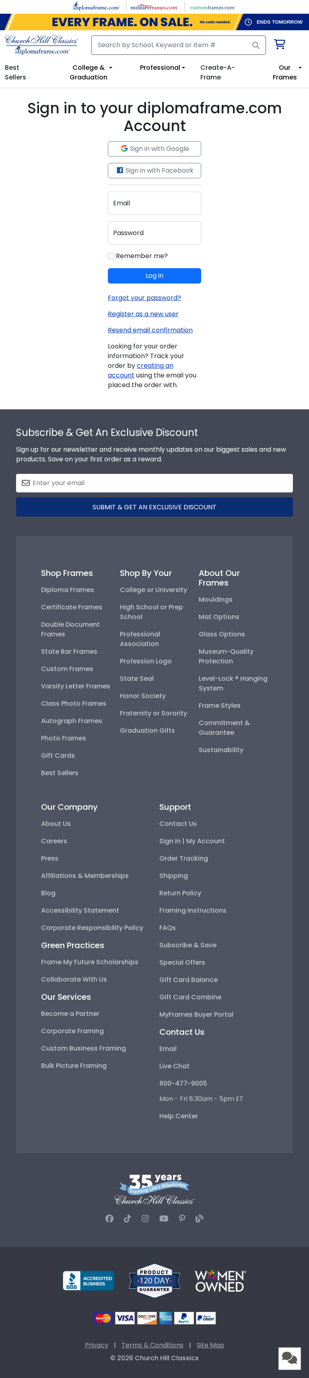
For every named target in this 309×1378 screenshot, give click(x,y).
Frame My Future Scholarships (89, 962)
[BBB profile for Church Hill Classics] (88, 1280)
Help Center (178, 1116)
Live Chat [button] (174, 1066)
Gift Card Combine (190, 997)
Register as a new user (143, 314)
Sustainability (221, 750)
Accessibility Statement (80, 910)
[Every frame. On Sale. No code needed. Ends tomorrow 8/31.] (154, 22)
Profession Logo (146, 661)
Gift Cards (58, 755)
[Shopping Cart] (279, 45)
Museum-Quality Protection (226, 656)
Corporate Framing (72, 1031)
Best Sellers (59, 773)
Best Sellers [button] (15, 72)
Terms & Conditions (152, 1345)
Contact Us (178, 823)
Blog (48, 893)
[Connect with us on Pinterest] (182, 1219)
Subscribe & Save (187, 945)
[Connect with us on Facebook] (109, 1219)
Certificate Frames (71, 607)
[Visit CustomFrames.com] (212, 6)
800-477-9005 (183, 1083)
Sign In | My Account (192, 841)
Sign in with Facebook (159, 170)
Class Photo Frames (73, 703)
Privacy (96, 1345)
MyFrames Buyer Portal (196, 1014)
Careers (54, 841)
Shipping (173, 875)
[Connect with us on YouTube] (164, 1219)
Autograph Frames (71, 720)
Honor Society (143, 695)
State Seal (137, 678)
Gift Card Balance (188, 979)
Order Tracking (183, 858)
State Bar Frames (69, 651)
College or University (153, 589)
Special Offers (182, 962)
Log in (154, 275)
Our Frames (285, 72)
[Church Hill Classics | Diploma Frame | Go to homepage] (41, 45)
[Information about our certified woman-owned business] (220, 1280)
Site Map (210, 1345)
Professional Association (140, 639)
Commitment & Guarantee (224, 727)
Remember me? (141, 256)
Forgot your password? (144, 297)
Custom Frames (67, 668)
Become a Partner (70, 1013)
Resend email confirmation (150, 330)
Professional (160, 67)
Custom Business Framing (83, 1048)
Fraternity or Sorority (153, 713)
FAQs (167, 927)
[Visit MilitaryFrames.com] (154, 6)
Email (168, 1048)
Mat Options (219, 616)
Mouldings (216, 599)
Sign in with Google (158, 148)
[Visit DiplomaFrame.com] (96, 6)
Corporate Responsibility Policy (92, 927)
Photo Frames (63, 738)
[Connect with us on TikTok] (127, 1219)
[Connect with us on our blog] (200, 1219)
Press (49, 858)
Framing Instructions (193, 910)
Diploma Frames (67, 589)
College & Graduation (88, 72)
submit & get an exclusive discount (154, 507)
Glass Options (222, 634)
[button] (289, 1358)
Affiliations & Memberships (85, 875)
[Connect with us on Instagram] (145, 1219)
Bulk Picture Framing (74, 1065)
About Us (56, 823)
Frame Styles (220, 705)
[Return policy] (154, 1280)
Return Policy (180, 893)
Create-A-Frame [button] (217, 72)
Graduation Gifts (147, 730)
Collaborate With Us (74, 979)
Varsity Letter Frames (75, 686)
